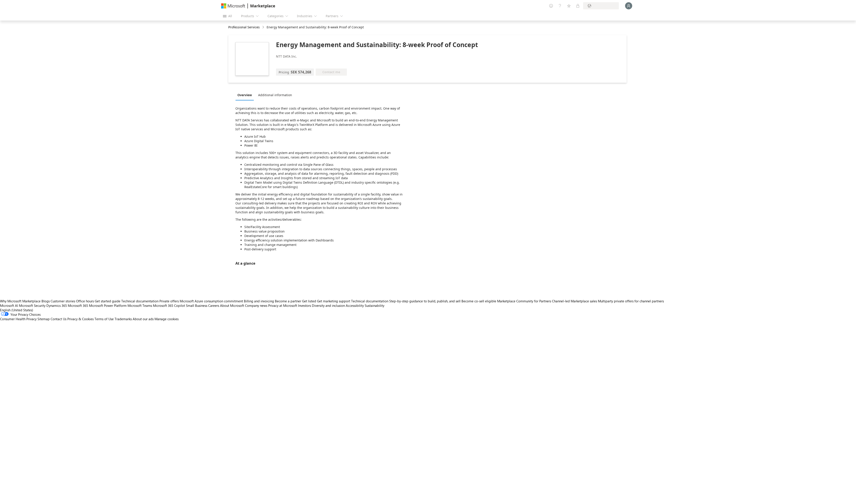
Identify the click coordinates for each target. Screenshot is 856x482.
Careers (213, 305)
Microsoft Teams (140, 305)
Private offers (169, 301)
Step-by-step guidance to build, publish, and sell (425, 301)
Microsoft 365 (78, 305)
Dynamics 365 (56, 305)
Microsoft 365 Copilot (169, 305)
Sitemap (43, 319)
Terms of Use (104, 319)
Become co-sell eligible (478, 301)
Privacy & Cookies (80, 319)
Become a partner (288, 301)
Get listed (309, 301)
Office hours (85, 301)
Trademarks (123, 319)
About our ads (143, 319)
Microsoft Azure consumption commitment (212, 301)
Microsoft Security (32, 305)
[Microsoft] (233, 5)
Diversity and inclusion (328, 305)
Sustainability (374, 305)
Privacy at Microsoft (282, 305)
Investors (304, 305)
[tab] (245, 95)
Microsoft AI (9, 305)
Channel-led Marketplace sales (574, 301)
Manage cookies (166, 319)
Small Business (196, 305)
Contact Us (58, 319)
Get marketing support (333, 301)
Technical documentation (139, 301)
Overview (244, 95)
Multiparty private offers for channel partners (631, 301)
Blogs (45, 301)
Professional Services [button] (244, 27)
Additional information (275, 95)
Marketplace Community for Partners (524, 301)
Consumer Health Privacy (18, 319)
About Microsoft (232, 305)
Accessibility (355, 305)
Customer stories (63, 301)
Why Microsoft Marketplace (20, 301)
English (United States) (16, 310)
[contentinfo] (263, 27)
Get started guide (107, 301)
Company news (256, 305)
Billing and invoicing (259, 301)
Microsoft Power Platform (108, 305)
